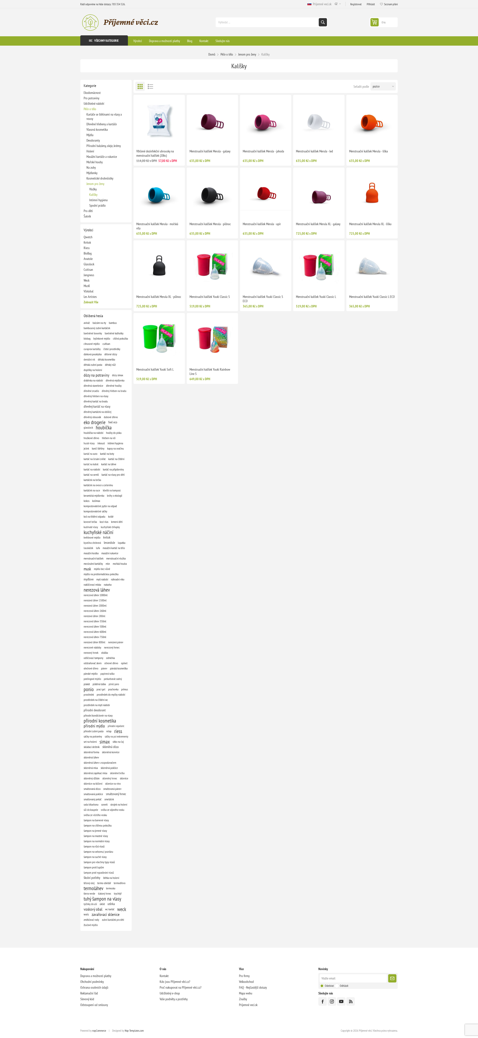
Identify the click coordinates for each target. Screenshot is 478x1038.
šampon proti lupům (94, 867)
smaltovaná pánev (112, 789)
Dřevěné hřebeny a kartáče (101, 124)
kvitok (106, 537)
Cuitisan (88, 269)
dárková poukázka (93, 354)
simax (105, 741)
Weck (86, 280)
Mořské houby (94, 162)
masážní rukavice (109, 553)
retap (108, 731)
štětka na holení (111, 878)
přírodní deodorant (95, 710)
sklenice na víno (113, 783)
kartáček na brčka (92, 480)
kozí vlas (104, 522)
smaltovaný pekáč (93, 799)
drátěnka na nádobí (93, 380)
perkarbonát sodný (113, 679)
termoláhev (93, 888)
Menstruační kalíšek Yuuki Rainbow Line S (210, 371)
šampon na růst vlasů (94, 846)
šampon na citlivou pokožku (98, 825)
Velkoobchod (246, 981)
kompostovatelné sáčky (95, 511)
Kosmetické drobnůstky (99, 178)
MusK (87, 286)
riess (118, 731)
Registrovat (355, 4)
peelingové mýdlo (92, 679)
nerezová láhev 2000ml (95, 605)
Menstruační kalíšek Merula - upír (262, 224)
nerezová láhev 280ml (94, 616)
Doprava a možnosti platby (95, 976)
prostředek (89, 694)
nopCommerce (99, 1030)
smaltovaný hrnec (116, 794)
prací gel (101, 689)
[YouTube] (341, 1001)
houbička (104, 427)
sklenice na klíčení (93, 783)
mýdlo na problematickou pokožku (101, 574)
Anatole (88, 259)
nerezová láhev (97, 589)
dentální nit (89, 359)
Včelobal (88, 291)
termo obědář (104, 883)
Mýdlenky (91, 173)
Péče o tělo (90, 109)
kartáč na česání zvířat (94, 459)
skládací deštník (92, 747)
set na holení (90, 741)
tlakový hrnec (104, 893)
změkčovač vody (91, 920)
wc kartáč (109, 909)
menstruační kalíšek (93, 558)
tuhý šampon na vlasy (102, 898)
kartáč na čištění (116, 459)
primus (124, 689)
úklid (102, 904)
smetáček (109, 799)
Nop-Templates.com (134, 1030)
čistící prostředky (111, 349)
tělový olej (89, 883)
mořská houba (120, 563)
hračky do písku (114, 433)
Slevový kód (87, 999)
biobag (87, 338)
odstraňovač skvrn (93, 663)
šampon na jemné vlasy (95, 830)
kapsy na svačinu (115, 448)
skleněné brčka (117, 773)
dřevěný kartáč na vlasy (97, 406)
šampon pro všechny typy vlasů (99, 862)
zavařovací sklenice (106, 914)
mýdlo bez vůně (102, 569)
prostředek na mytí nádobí (97, 705)
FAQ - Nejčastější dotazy (253, 987)
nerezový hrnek (91, 652)
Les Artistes (90, 297)
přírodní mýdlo (94, 726)
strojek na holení (118, 804)
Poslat (392, 978)
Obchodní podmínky (92, 981)
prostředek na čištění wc (96, 700)
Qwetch (88, 237)
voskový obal (93, 909)
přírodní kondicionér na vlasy (98, 715)
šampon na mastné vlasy (96, 836)
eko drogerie (94, 422)
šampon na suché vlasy (95, 857)
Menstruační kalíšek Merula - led (314, 151)
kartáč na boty (107, 454)
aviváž (87, 323)
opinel (124, 663)
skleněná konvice (111, 752)
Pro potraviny (91, 98)
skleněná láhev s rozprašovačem (100, 762)
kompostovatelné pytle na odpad (100, 506)
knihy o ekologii (114, 495)
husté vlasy (89, 443)
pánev (104, 668)
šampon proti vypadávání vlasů (99, 872)
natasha (107, 584)
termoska (110, 888)
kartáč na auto (90, 454)
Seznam (150, 86)
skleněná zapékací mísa (95, 773)
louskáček (88, 548)
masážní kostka (91, 553)
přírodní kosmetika (100, 720)
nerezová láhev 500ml (95, 626)
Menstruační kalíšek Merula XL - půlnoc (158, 297)
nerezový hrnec (112, 647)
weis (86, 914)
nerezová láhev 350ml (95, 621)
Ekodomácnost (92, 93)
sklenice (124, 778)
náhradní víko (117, 579)
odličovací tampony (93, 658)
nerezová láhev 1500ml (95, 600)
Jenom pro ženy (95, 184)
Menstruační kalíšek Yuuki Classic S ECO (263, 299)
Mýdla (89, 135)
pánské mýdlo (91, 673)
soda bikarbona (91, 804)
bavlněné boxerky (93, 333)
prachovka (113, 689)
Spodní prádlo (97, 205)
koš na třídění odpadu (94, 516)
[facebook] (322, 1001)
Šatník (87, 216)
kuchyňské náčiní (98, 532)
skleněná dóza (110, 747)
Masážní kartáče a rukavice (101, 156)
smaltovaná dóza (92, 789)
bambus (113, 323)
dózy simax (117, 375)
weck (121, 909)
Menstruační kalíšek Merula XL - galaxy (318, 224)
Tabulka (140, 86)
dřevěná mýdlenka (115, 380)
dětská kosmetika (106, 359)
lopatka (121, 543)
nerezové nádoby (92, 647)
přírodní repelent (116, 726)
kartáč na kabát (91, 464)
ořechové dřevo (91, 668)
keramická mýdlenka (94, 495)
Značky (243, 999)
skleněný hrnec (109, 778)
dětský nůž (110, 365)
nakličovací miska (92, 584)
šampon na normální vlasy (97, 841)
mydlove (89, 579)
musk (87, 568)
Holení (90, 151)
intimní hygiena (115, 443)
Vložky (93, 189)
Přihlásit (371, 4)
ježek (86, 448)
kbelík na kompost (112, 490)
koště (111, 516)
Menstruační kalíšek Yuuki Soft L (155, 369)
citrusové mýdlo (92, 344)
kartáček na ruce (92, 490)
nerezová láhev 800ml (94, 642)
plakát (87, 684)
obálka (104, 652)
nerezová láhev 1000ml (96, 595)
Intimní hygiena (98, 200)
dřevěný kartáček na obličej (97, 412)
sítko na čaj (118, 741)
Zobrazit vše (91, 302)
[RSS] (350, 1001)
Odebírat (329, 986)
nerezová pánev (115, 642)
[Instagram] (332, 1001)
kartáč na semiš (91, 474)
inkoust (101, 443)
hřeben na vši (108, 438)
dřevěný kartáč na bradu (96, 401)
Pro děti (88, 211)
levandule (109, 542)
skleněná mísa (91, 768)
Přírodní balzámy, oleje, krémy (103, 146)
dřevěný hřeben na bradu (114, 391)
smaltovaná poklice (93, 794)
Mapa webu (245, 993)
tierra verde (89, 893)
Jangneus (89, 275)
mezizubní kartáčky (93, 563)
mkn (108, 563)
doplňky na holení (93, 370)
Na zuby (91, 167)
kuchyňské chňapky (110, 527)
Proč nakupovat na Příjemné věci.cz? (180, 987)
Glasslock (89, 264)
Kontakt (164, 976)
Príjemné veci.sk (321, 4)
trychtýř (118, 893)
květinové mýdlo (92, 537)
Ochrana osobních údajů (94, 987)
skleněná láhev (91, 757)
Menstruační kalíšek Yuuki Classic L (316, 297)
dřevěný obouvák (92, 417)
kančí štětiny (98, 448)
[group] (159, 120)
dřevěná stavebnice (93, 385)
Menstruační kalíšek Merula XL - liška (370, 224)
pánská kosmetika (119, 668)
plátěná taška (99, 684)
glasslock (88, 427)
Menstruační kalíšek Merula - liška (368, 151)
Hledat (323, 22)
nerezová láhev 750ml (95, 637)
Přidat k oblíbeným (151, 140)
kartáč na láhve (108, 464)
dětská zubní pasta (93, 365)
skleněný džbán (92, 778)
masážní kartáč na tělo (114, 548)
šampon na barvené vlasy (96, 820)
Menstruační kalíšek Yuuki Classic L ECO (372, 297)
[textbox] (267, 22)
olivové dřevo (111, 663)
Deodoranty (93, 140)
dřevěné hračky (114, 385)
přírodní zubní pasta (93, 731)
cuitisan (106, 344)
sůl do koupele (91, 810)
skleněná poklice (109, 768)
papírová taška (107, 673)
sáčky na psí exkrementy (116, 736)
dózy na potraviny (96, 375)
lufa (98, 548)
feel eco (112, 422)
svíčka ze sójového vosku (112, 810)
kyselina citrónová (92, 543)
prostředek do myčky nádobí (111, 694)
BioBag (88, 253)
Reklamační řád (89, 993)
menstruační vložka (116, 558)
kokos (86, 501)
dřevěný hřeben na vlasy (96, 396)
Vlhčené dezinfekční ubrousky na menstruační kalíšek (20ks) (155, 153)
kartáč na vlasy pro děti (113, 474)
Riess (87, 248)
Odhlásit (344, 986)
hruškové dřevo (91, 438)
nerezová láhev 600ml (95, 632)
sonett (104, 804)
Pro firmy (244, 976)
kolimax (96, 501)
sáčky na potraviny (93, 736)
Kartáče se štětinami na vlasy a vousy (104, 116)
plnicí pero (114, 684)
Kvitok (87, 242)
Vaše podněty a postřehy (174, 999)
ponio (89, 689)
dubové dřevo (111, 417)
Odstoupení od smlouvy (94, 1005)
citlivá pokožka (120, 338)
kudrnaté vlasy (91, 527)
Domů (211, 54)
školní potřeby (92, 878)
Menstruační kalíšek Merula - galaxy (210, 151)
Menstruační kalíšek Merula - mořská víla (157, 226)
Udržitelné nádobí (94, 103)
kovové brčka (90, 522)
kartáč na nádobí (92, 469)
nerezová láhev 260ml (95, 611)
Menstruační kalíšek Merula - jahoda (263, 151)
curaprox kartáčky (92, 349)
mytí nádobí (102, 579)
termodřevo (119, 883)
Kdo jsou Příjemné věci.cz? (175, 981)
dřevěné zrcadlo (91, 391)
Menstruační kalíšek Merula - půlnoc (210, 224)
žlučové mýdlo (91, 925)
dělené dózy (110, 354)
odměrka (110, 658)
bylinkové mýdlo (101, 338)
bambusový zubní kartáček (97, 328)
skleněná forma (91, 752)
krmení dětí (116, 522)
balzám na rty (99, 323)
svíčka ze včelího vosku (95, 815)
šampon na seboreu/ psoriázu (98, 851)
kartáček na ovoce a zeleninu (98, 485)
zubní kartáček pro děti (113, 920)
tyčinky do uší (90, 904)
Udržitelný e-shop (170, 993)
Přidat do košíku (167, 140)
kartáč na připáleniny (113, 469)
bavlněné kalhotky (114, 333)
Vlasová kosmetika (97, 129)
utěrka (111, 904)
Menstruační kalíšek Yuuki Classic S (210, 297)
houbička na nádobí (93, 433)
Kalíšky (93, 194)
